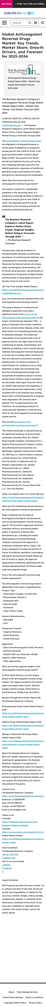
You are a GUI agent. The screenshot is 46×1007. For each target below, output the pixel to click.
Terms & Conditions (34, 997)
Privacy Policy (35, 1003)
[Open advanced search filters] (36, 22)
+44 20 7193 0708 (10, 854)
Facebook (7, 868)
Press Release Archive (27, 992)
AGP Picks (6, 4)
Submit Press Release (13, 997)
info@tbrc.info (8, 858)
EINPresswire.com (11, 125)
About (11, 992)
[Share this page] (42, 22)
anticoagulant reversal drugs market (23, 141)
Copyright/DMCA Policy (15, 1003)
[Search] (30, 22)
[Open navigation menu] (4, 22)
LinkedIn (6, 865)
